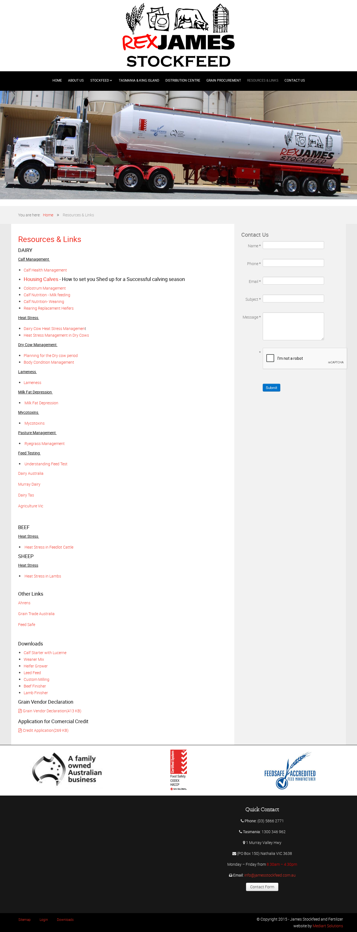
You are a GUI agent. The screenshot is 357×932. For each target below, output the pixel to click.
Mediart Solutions (327, 925)
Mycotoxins (35, 423)
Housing (41, 279)
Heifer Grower (36, 666)
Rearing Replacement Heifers (49, 308)
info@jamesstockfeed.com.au (270, 875)
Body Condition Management (49, 362)
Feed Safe (26, 624)
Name (254, 245)
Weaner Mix (34, 659)
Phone (254, 263)
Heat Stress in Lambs (42, 576)
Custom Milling (37, 679)
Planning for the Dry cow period (51, 355)
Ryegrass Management (45, 443)
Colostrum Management (45, 288)
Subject (253, 299)
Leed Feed (32, 672)
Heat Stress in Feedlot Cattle (49, 547)
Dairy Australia (31, 473)
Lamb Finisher (36, 692)
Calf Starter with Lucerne (45, 652)
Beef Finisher (35, 686)
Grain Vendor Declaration (52, 710)
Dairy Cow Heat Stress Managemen (54, 328)
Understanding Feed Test (46, 463)
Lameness (32, 382)
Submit (271, 387)
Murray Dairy (29, 484)
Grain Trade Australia (36, 613)
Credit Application (46, 730)
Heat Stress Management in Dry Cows (57, 335)
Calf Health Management (46, 270)
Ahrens (24, 602)
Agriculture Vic (30, 505)
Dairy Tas (26, 495)
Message (252, 317)
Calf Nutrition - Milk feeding (47, 294)
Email (255, 281)
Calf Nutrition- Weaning (44, 301)
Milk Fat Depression (42, 402)
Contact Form (262, 886)
